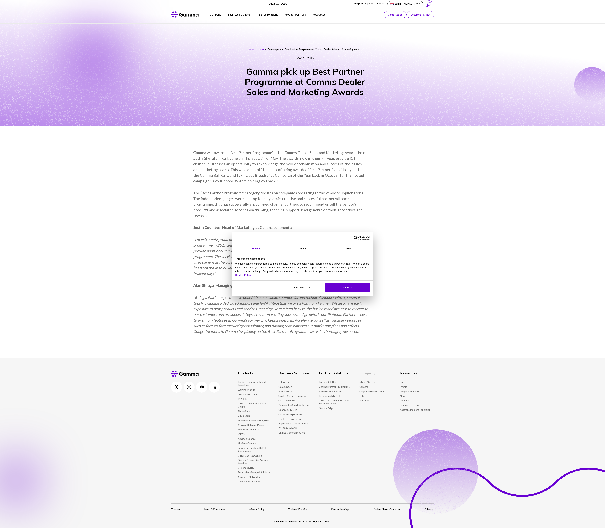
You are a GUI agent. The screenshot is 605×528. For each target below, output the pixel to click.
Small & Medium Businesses (293, 395)
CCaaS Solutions (287, 400)
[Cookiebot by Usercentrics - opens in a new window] (356, 238)
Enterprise (284, 381)
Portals (380, 3)
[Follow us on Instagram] (189, 387)
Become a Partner (420, 14)
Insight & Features (409, 391)
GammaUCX (285, 386)
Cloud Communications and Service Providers (334, 402)
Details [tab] (302, 248)
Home (250, 49)
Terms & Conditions (214, 509)
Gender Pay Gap (340, 509)
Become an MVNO (329, 395)
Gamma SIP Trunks (248, 394)
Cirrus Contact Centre (250, 455)
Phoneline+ (244, 411)
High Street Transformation (293, 423)
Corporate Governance (371, 391)
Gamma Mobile (246, 389)
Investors (364, 400)
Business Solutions (239, 14)
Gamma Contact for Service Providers (253, 462)
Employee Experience (290, 418)
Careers (363, 386)
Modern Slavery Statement (387, 509)
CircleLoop (244, 415)
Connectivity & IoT (288, 409)
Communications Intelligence (294, 404)
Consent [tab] (255, 248)
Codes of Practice (297, 509)
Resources (319, 14)
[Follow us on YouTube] (201, 387)
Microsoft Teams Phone (251, 424)
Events (403, 386)
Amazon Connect (247, 438)
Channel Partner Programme (334, 386)
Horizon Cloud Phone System (253, 420)
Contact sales (395, 14)
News (261, 49)
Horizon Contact (247, 443)
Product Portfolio (295, 14)
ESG (361, 395)
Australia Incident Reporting (415, 409)
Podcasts (405, 400)
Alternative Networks (331, 391)
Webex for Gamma (248, 429)
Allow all (347, 287)
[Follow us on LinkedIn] (214, 387)
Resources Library (409, 404)
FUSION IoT (245, 398)
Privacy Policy (256, 509)
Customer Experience (290, 414)
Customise (300, 287)
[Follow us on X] (176, 387)
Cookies (175, 509)
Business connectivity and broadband (252, 383)
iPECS (241, 434)
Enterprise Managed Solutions (254, 472)
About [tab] (349, 248)
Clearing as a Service (249, 481)
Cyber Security (246, 467)
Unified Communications (291, 432)
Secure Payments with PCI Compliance (252, 449)
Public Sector (285, 391)
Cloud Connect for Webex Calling (252, 405)
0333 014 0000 (278, 3)
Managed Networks (249, 476)
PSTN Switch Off (287, 427)
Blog (402, 381)
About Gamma (367, 381)
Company (215, 14)
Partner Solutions (267, 14)
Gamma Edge (326, 408)
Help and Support (363, 3)
